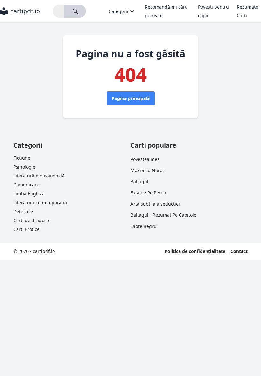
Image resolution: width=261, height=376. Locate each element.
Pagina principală (131, 98)
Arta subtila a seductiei (155, 204)
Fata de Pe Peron (148, 193)
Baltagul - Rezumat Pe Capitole (163, 215)
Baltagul (139, 181)
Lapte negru (143, 226)
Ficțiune (21, 158)
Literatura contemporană (40, 202)
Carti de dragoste (32, 220)
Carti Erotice (26, 229)
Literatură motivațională (39, 176)
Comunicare (26, 185)
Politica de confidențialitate (195, 251)
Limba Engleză (29, 194)
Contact (239, 251)
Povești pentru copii (213, 11)
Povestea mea (145, 159)
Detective (23, 211)
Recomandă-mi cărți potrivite (166, 11)
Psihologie (24, 167)
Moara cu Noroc (147, 170)
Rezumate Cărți (247, 11)
